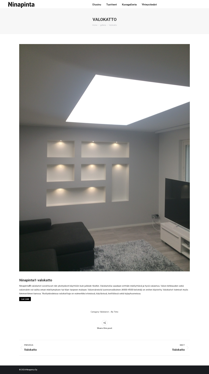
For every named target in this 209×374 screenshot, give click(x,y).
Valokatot (104, 312)
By (114, 312)
